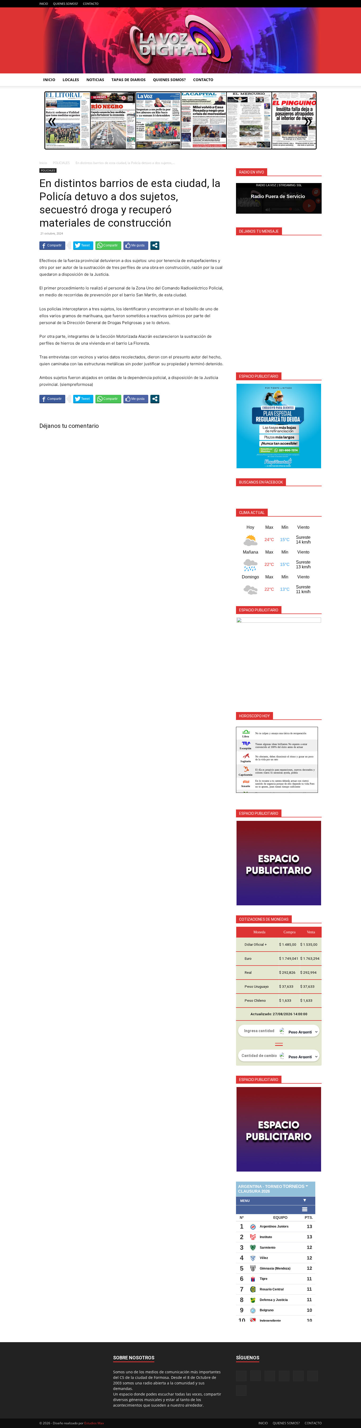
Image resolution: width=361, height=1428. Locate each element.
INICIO (43, 4)
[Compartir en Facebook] (52, 245)
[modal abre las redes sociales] (154, 245)
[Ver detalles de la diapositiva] (279, 426)
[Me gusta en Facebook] (135, 245)
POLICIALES (61, 163)
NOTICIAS (95, 79)
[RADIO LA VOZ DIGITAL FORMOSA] (180, 40)
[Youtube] (318, 3)
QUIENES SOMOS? (65, 4)
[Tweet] (83, 245)
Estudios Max (94, 1423)
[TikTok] (291, 3)
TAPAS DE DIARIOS (129, 79)
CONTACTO (91, 4)
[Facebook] (265, 3)
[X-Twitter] (300, 3)
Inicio (43, 163)
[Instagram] (274, 3)
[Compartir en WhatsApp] (108, 245)
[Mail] (283, 3)
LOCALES (71, 79)
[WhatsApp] (309, 3)
